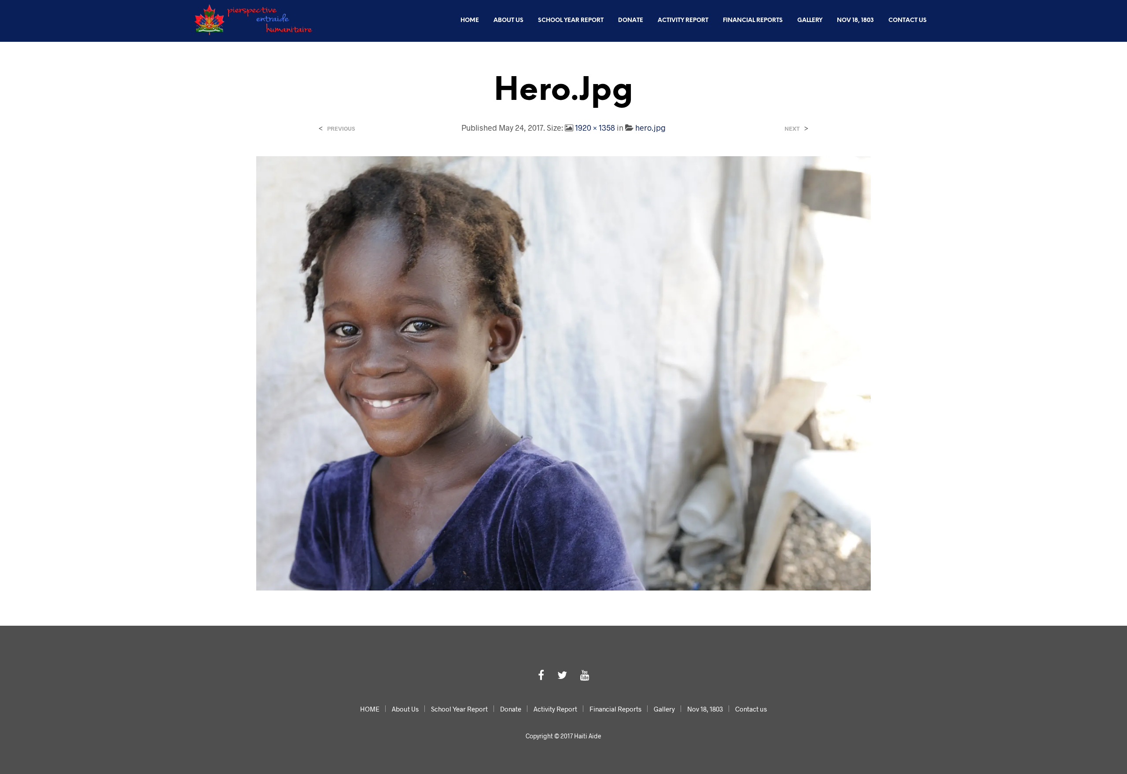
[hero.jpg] (563, 372)
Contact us (907, 20)
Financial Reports (753, 20)
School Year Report (571, 20)
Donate (630, 20)
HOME (469, 20)
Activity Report (683, 20)
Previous (341, 129)
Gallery (809, 20)
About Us (508, 20)
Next (792, 129)
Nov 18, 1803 (855, 20)
